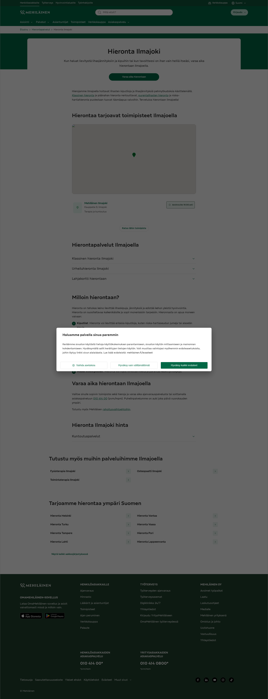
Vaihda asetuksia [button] (85, 365)
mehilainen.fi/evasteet (140, 353)
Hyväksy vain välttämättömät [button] (134, 365)
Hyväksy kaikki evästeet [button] (184, 365)
